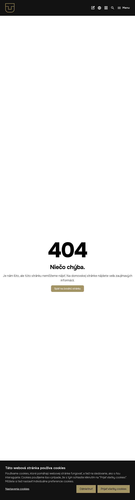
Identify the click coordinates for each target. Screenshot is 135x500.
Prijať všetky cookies (113, 489)
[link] (11, 7)
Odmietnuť (86, 489)
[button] (99, 8)
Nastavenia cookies (17, 489)
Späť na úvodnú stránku (67, 288)
